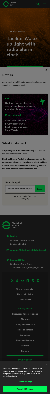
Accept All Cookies (25, 389)
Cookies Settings (25, 381)
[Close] (47, 364)
